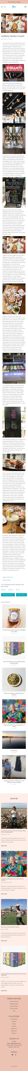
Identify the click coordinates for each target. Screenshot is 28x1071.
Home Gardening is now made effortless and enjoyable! (13, 974)
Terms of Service (14, 1001)
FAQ (14, 1011)
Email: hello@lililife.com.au (14, 1043)
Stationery (14, 1031)
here (19, 2)
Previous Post (8, 594)
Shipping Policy (14, 1003)
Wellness (14, 1033)
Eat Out (13, 584)
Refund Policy (14, 1006)
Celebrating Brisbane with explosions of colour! (12, 879)
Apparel (14, 1021)
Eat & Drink (7, 584)
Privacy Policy (14, 1008)
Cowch (10, 53)
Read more (4, 845)
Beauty (14, 1023)
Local (22, 584)
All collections (14, 1019)
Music (2, 586)
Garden (14, 1026)
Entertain (17, 584)
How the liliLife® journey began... (10, 927)
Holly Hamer (10, 577)
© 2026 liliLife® (14, 1066)
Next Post (21, 594)
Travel (6, 586)
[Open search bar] (5, 7)
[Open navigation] (2, 7)
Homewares (14, 1028)
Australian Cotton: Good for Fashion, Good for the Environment (13, 831)
